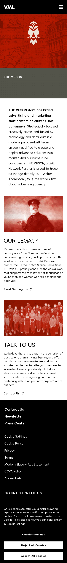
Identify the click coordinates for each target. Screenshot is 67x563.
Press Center (15, 423)
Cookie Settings (15, 436)
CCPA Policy (13, 471)
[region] (33, 530)
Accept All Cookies (33, 556)
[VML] (9, 7)
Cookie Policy (13, 443)
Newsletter (13, 416)
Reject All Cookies (33, 545)
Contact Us (14, 409)
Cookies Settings (33, 534)
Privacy (9, 450)
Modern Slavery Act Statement (26, 464)
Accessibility (13, 478)
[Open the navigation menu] (60, 7)
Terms (8, 457)
